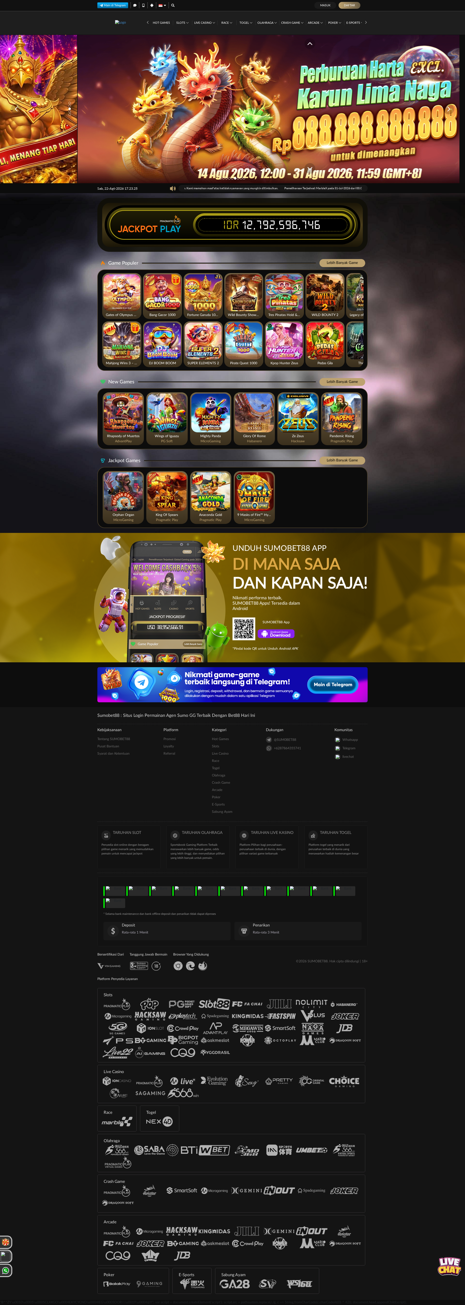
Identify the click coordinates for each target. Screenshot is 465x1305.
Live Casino (203, 22)
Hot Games (161, 22)
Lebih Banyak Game (342, 263)
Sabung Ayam (222, 812)
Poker (333, 22)
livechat (348, 757)
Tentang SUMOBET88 (113, 739)
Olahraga (265, 22)
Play (170, 229)
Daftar (349, 5)
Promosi (169, 739)
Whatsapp (350, 740)
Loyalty (168, 746)
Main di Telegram (115, 5)
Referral (169, 753)
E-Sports (353, 22)
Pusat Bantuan (108, 746)
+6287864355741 (287, 748)
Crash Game (291, 22)
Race (225, 22)
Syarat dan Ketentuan (113, 753)
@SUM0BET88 (285, 740)
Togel (245, 22)
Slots (181, 22)
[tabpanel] (232, 109)
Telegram (349, 748)
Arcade (314, 22)
